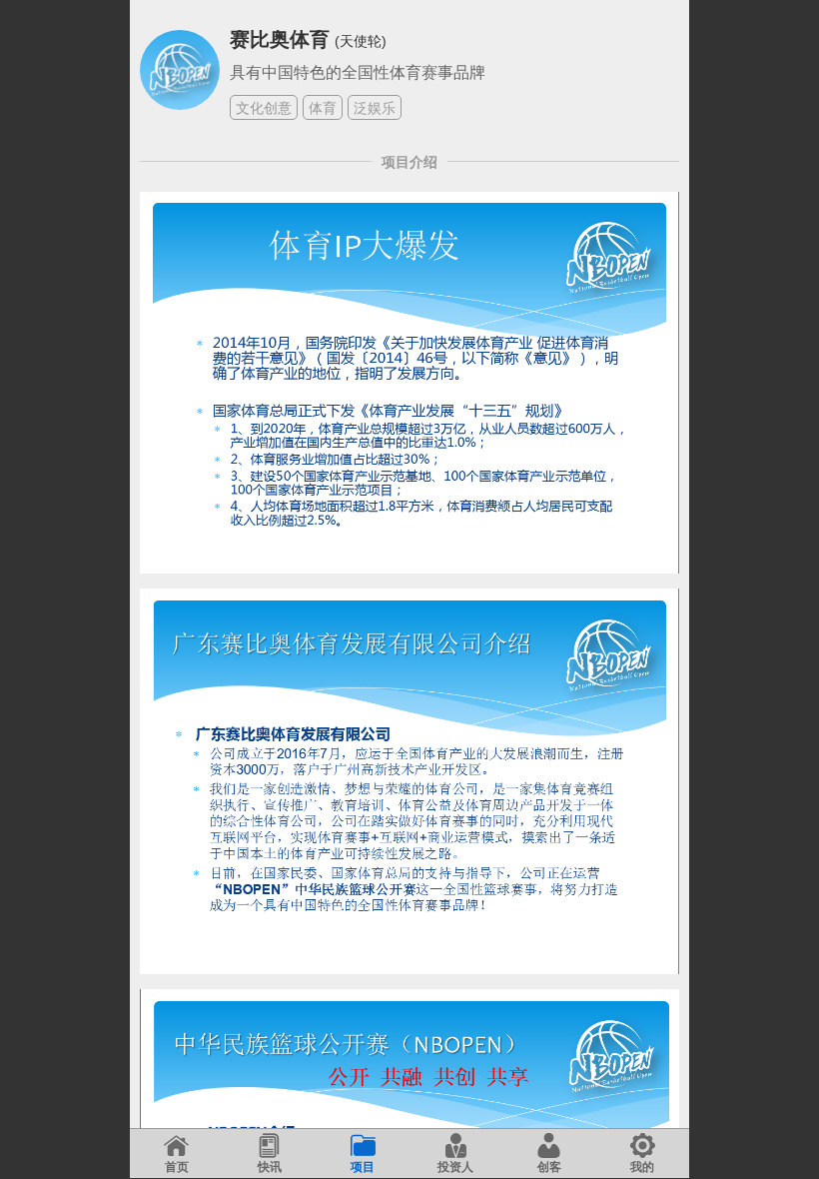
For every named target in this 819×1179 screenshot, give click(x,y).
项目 (363, 1167)
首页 (177, 1167)
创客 (549, 1167)
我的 (642, 1167)
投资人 (455, 1167)
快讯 (270, 1167)
